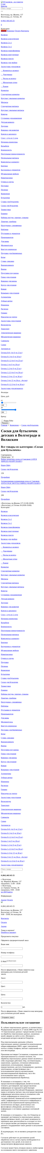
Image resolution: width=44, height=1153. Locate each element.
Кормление (14, 425)
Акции (3, 900)
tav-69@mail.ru (7, 892)
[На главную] (12, 2)
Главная (4, 425)
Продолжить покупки (9, 936)
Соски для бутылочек (29, 425)
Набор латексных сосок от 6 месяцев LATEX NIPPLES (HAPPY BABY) (19, 460)
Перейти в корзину (8, 932)
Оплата (10, 900)
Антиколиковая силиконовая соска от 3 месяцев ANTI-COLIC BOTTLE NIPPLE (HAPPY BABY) (20, 482)
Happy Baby (8, 421)
